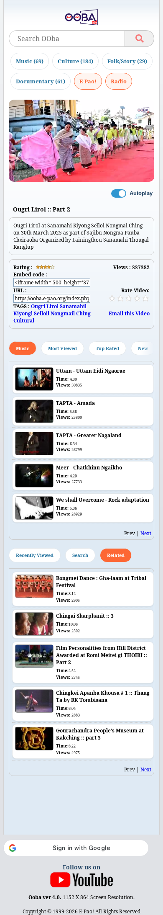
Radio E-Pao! (118, 81)
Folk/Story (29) (127, 61)
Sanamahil (73, 306)
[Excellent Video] (145, 298)
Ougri (38, 306)
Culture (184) (75, 61)
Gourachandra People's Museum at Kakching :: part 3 (100, 734)
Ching (83, 313)
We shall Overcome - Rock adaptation (102, 499)
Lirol (52, 306)
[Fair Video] (120, 298)
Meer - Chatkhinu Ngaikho (89, 467)
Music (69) (29, 61)
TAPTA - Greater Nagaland (89, 435)
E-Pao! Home (88, 81)
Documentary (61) (40, 81)
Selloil (41, 313)
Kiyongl (23, 313)
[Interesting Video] (129, 298)
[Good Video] (137, 298)
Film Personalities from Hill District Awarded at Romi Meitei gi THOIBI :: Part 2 (101, 655)
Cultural (23, 320)
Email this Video (129, 313)
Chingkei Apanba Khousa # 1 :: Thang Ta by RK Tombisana (103, 696)
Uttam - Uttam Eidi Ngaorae (90, 370)
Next (145, 533)
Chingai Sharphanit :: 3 (85, 615)
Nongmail (63, 313)
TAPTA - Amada (75, 403)
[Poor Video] (112, 298)
